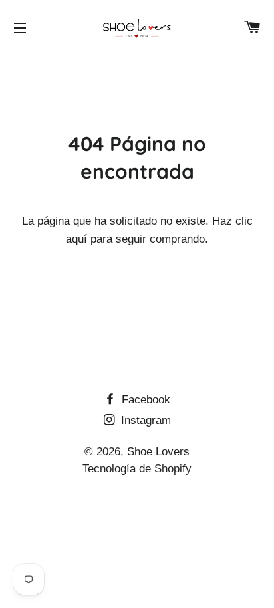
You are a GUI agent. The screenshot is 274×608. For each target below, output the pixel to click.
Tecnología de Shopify (137, 468)
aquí (76, 239)
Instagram (144, 420)
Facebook (144, 399)
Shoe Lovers (158, 451)
